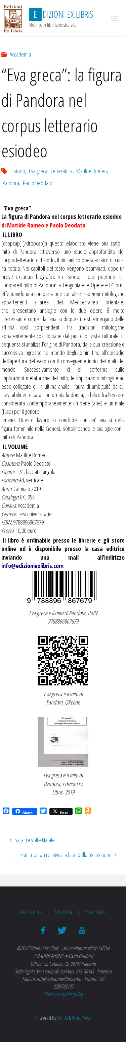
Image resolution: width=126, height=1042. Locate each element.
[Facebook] (43, 930)
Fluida (62, 1018)
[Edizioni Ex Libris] (13, 18)
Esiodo (18, 171)
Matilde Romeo (91, 171)
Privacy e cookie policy (63, 994)
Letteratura (62, 171)
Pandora (10, 183)
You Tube (95, 912)
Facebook (31, 912)
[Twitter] (61, 930)
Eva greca (38, 171)
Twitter (63, 912)
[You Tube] (82, 930)
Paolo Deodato (37, 183)
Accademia (20, 54)
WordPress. (81, 1018)
